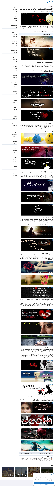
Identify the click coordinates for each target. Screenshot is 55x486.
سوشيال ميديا (15, 95)
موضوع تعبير (15, 175)
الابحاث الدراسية (14, 36)
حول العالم (15, 86)
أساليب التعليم (15, 16)
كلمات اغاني (15, 125)
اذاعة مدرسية (15, 29)
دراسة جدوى (15, 91)
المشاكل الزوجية (14, 70)
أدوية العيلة (15, 11)
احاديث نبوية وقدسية (14, 25)
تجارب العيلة (15, 77)
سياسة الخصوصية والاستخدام (41, 484)
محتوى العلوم (15, 152)
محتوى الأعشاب (14, 132)
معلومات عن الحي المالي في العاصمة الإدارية (21, 475)
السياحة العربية (15, 45)
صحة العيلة (15, 100)
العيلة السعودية (15, 57)
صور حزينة (38, 11)
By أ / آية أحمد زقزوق (49, 11)
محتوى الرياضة (15, 145)
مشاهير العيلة (15, 161)
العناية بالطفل (15, 52)
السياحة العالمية (14, 43)
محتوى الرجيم (15, 141)
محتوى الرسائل (15, 143)
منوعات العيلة (15, 173)
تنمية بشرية (15, 84)
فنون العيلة (15, 109)
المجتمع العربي (15, 68)
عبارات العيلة (15, 102)
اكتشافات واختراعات (14, 32)
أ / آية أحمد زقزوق (45, 457)
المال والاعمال (15, 66)
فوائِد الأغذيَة (15, 111)
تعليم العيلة (15, 79)
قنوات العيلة (15, 120)
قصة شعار (15, 116)
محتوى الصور (50, 6)
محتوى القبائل (15, 157)
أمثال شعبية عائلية (14, 20)
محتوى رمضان (15, 159)
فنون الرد (15, 107)
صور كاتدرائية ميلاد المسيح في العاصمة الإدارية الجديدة (8, 475)
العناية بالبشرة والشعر (14, 50)
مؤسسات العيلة (14, 127)
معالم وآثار (15, 166)
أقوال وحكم (15, 18)
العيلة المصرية (15, 61)
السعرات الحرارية (14, 41)
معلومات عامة (15, 170)
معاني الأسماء (15, 168)
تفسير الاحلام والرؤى (14, 82)
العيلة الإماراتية (15, 54)
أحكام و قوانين (15, 9)
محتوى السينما (15, 148)
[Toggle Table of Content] (51, 34)
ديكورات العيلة (15, 93)
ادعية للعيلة (15, 27)
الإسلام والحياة (15, 34)
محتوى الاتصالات (14, 134)
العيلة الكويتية (15, 59)
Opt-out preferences (47, 484)
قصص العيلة (15, 118)
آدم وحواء (15, 7)
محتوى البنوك (15, 136)
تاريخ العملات (15, 75)
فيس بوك (35, 11)
